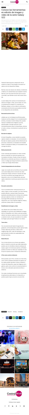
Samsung (14, 311)
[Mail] (16, 406)
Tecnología (7, 5)
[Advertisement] (14, 65)
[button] (2, 2)
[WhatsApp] (13, 29)
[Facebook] (7, 29)
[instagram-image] (7, 337)
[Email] (20, 29)
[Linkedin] (17, 29)
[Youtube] (24, 406)
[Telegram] (23, 29)
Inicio (2, 5)
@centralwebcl (14, 328)
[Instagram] (8, 406)
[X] (10, 29)
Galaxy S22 (10, 311)
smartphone (20, 311)
